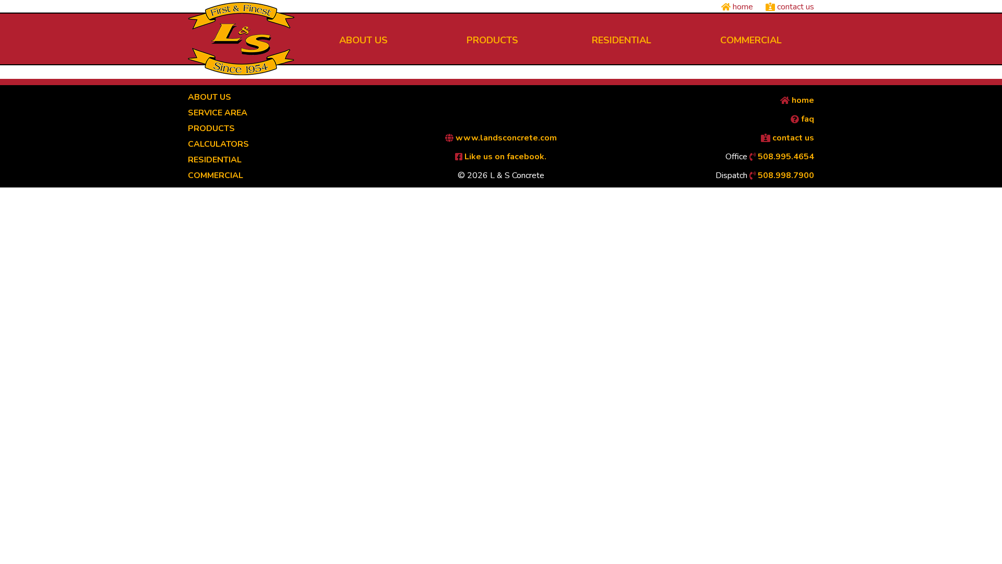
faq (806, 119)
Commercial (215, 175)
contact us (794, 7)
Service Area (217, 113)
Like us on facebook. (504, 156)
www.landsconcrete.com (505, 138)
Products (211, 128)
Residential (215, 160)
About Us (209, 97)
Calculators (218, 144)
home (742, 7)
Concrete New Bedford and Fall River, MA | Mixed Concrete (241, 38)
